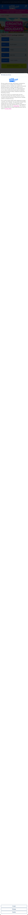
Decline (14, 912)
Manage (14, 909)
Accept (14, 906)
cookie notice (16, 106)
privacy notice (8, 108)
